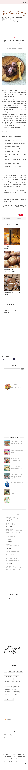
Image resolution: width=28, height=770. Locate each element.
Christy (9, 48)
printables (15, 694)
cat (6, 671)
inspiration (18, 681)
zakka (11, 699)
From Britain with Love (12, 551)
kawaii (6, 684)
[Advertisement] (15, 34)
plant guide (7, 694)
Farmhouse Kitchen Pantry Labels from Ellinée (16, 491)
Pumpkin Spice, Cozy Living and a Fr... (12, 247)
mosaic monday (8, 686)
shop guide (12, 696)
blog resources (15, 668)
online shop (7, 691)
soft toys (20, 696)
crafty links (8, 673)
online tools (16, 691)
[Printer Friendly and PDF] (10, 360)
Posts (7, 716)
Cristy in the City (10, 536)
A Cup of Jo (9, 523)
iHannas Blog (10, 566)
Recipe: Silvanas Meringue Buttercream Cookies (17, 468)
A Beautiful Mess (11, 517)
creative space (8, 676)
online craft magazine (10, 689)
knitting (12, 684)
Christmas (7, 668)
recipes (13, 37)
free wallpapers (8, 679)
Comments (9, 719)
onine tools (17, 686)
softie (6, 699)
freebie (16, 679)
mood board (19, 684)
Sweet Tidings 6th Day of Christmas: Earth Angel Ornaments (17, 476)
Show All (22, 574)
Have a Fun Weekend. (11, 524)
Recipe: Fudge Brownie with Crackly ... (12, 293)
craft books (12, 671)
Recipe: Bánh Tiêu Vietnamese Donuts (9, 270)
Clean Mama (9, 529)
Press (5, 738)
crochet (16, 676)
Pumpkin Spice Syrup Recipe (13, 519)
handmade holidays (9, 681)
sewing (6, 696)
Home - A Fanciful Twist (12, 559)
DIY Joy (8, 544)
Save (22, 214)
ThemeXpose (16, 761)
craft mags (19, 671)
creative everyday (17, 673)
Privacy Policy (8, 735)
